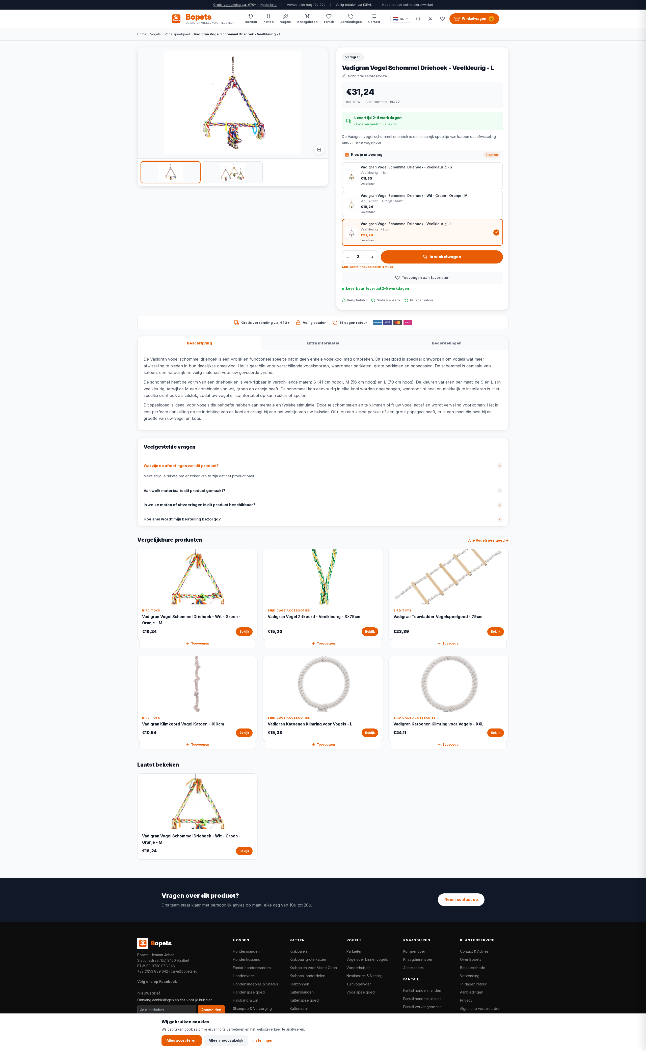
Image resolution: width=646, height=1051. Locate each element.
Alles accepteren (182, 1040)
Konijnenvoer (414, 951)
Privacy (466, 1000)
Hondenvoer (243, 976)
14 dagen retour (473, 984)
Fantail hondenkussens (422, 999)
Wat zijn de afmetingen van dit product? (181, 465)
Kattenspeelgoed (304, 1000)
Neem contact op (461, 899)
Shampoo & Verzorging (252, 1008)
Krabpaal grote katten (308, 959)
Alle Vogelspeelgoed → (488, 540)
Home (141, 34)
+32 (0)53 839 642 (152, 971)
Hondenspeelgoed (249, 992)
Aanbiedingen (471, 992)
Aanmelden (211, 1010)
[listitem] (171, 172)
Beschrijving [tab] (199, 343)
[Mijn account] (430, 19)
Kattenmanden (302, 992)
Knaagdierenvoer (418, 959)
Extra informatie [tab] (323, 343)
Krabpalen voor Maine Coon (313, 968)
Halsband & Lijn (245, 1000)
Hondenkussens (246, 959)
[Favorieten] (442, 19)
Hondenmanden (246, 951)
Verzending (469, 976)
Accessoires (413, 968)
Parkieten (354, 951)
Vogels (155, 34)
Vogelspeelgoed (177, 34)
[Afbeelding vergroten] (319, 150)
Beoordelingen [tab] (447, 343)
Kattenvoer (299, 1008)
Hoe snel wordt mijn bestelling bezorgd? (182, 519)
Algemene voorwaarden (480, 1008)
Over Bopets (470, 959)
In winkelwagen (445, 256)
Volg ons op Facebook (157, 981)
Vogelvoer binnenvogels (367, 959)
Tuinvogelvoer (358, 984)
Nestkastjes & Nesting (364, 976)
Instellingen (263, 1040)
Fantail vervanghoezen (422, 1007)
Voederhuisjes (358, 968)
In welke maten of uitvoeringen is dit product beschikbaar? (199, 505)
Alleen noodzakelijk (226, 1040)
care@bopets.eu (184, 971)
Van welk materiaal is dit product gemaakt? (184, 490)
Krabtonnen (299, 984)
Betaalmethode (472, 968)
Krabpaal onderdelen (307, 976)
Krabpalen (298, 951)
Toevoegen (200, 643)
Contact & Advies (474, 951)
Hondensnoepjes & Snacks (255, 984)
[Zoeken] (418, 19)
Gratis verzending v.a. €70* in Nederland (245, 5)
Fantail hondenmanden (252, 968)
